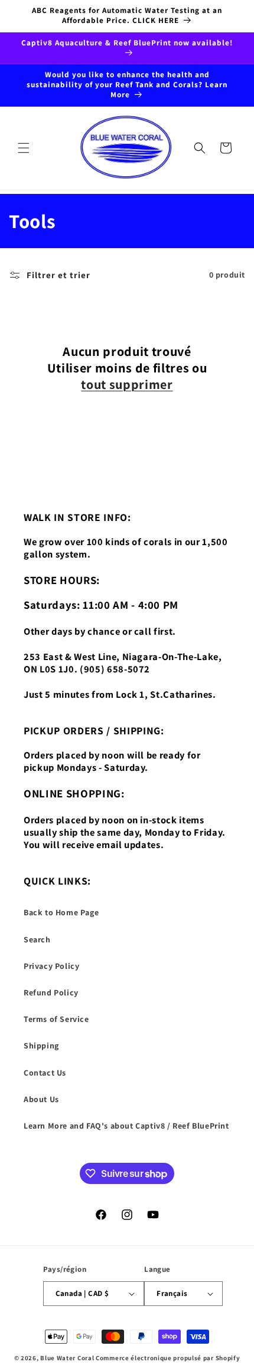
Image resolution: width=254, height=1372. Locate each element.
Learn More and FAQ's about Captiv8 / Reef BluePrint (126, 1125)
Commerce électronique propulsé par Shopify (168, 1358)
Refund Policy (51, 992)
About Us (41, 1099)
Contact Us (45, 1072)
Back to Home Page (61, 912)
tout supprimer (126, 384)
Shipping (41, 1045)
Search (37, 939)
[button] (24, 148)
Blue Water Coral (67, 1358)
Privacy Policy (51, 966)
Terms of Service (56, 1019)
